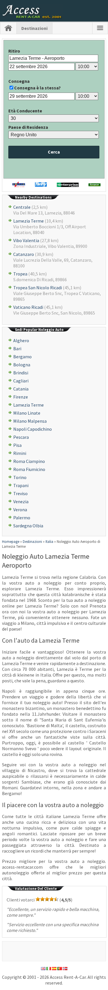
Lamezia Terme (28, 221)
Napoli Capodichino (32, 429)
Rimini (19, 453)
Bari (17, 348)
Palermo (21, 517)
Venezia (21, 501)
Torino (19, 477)
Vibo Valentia (26, 240)
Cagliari (21, 381)
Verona (20, 509)
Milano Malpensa (30, 421)
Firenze (20, 397)
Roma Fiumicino (29, 469)
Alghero (21, 340)
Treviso (20, 493)
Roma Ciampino (29, 461)
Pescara (21, 437)
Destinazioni (34, 28)
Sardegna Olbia (28, 525)
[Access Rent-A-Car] (32, 17)
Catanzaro (23, 254)
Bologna (21, 364)
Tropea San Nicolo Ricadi (37, 287)
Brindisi (20, 373)
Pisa (17, 445)
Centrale (22, 207)
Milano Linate (26, 413)
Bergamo (22, 356)
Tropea (20, 274)
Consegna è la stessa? (37, 88)
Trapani (21, 485)
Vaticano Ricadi (28, 307)
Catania (21, 389)
